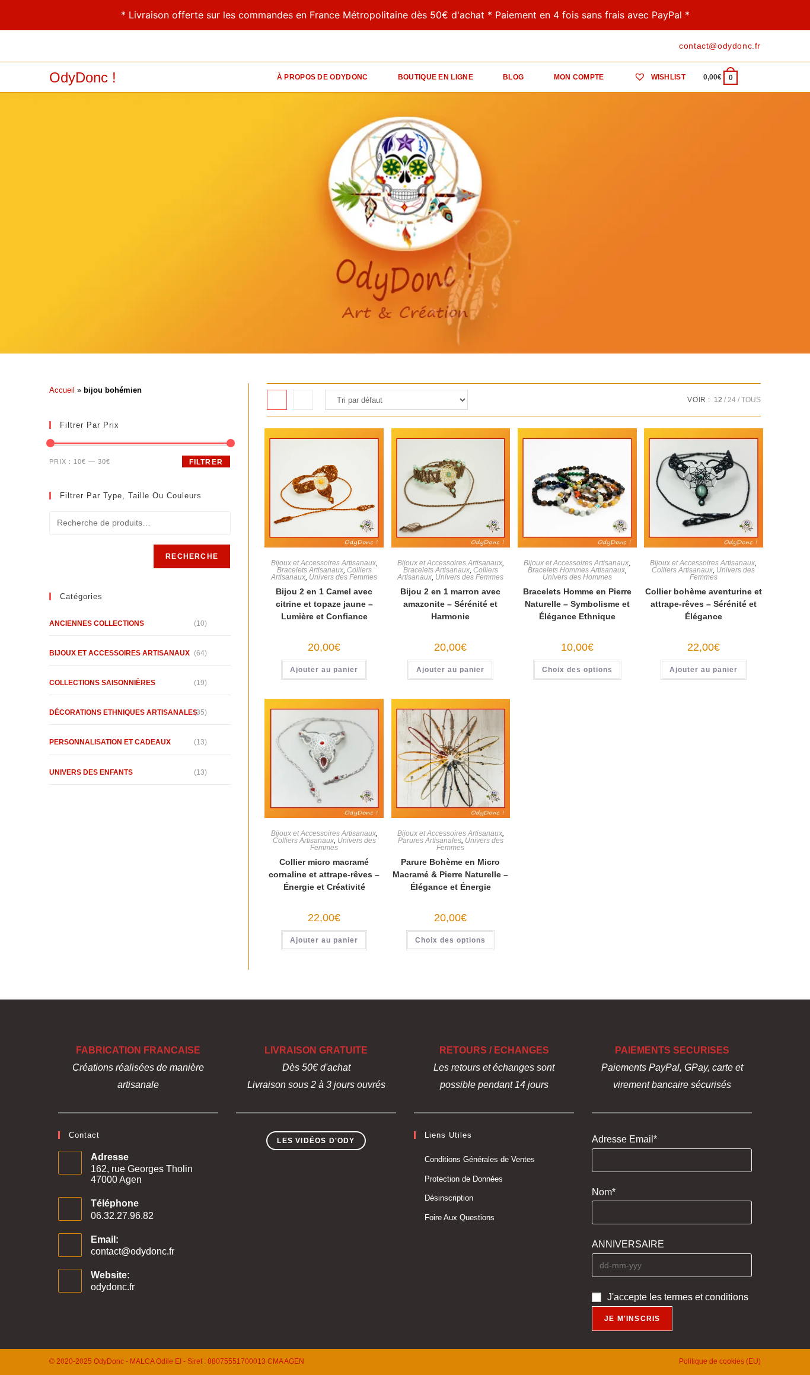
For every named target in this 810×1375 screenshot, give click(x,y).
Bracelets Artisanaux (310, 570)
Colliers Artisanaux (682, 570)
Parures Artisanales (429, 840)
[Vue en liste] (303, 400)
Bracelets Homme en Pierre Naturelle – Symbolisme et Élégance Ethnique (577, 604)
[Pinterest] (66, 46)
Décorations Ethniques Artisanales (123, 712)
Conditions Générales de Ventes (480, 1159)
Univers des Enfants (91, 772)
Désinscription (449, 1197)
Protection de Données (464, 1179)
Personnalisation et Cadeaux (110, 742)
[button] (328, 442)
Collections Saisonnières (102, 683)
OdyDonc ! (82, 77)
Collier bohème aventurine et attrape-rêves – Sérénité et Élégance (703, 604)
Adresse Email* (624, 1139)
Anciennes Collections (96, 623)
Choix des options (577, 670)
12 (718, 400)
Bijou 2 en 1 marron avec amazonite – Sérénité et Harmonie (450, 604)
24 (732, 400)
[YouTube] (93, 46)
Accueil (62, 390)
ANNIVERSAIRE (628, 1244)
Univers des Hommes (577, 577)
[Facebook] (54, 46)
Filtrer (206, 462)
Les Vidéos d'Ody (316, 1141)
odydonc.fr (113, 1287)
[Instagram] (80, 46)
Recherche (191, 556)
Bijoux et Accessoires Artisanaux (323, 563)
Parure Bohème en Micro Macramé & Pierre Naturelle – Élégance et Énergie (450, 874)
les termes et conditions (698, 1297)
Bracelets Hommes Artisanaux (576, 570)
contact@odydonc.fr (132, 1251)
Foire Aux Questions (460, 1217)
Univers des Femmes (343, 577)
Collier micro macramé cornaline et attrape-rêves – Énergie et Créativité (324, 874)
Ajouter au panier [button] (324, 670)
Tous (751, 400)
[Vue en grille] (277, 400)
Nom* (604, 1192)
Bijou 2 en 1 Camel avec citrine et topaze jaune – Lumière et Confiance (324, 604)
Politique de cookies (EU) (720, 1361)
